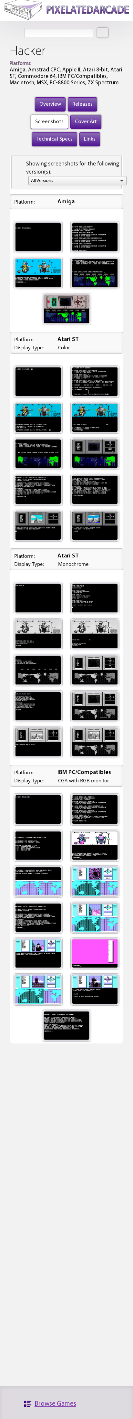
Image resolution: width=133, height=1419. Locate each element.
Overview (50, 104)
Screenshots (49, 121)
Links (90, 139)
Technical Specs (54, 139)
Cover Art (86, 121)
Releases (82, 104)
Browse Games (55, 1404)
